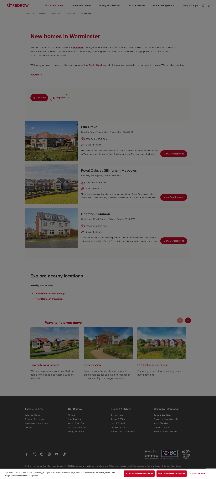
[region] (108, 474)
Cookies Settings (197, 473)
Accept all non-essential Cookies (139, 473)
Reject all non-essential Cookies (171, 473)
